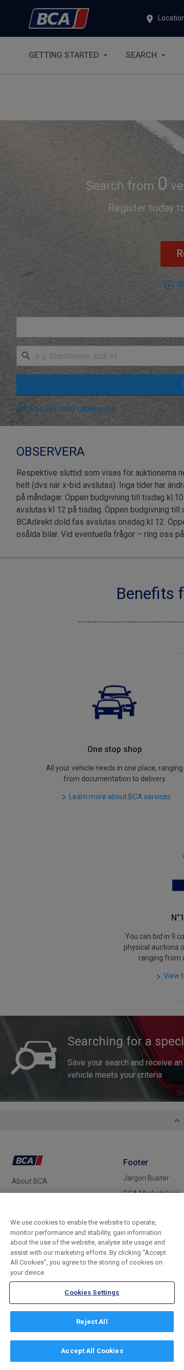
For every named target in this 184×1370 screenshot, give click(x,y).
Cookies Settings (91, 1292)
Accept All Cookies (92, 1351)
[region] (92, 1281)
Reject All (91, 1321)
